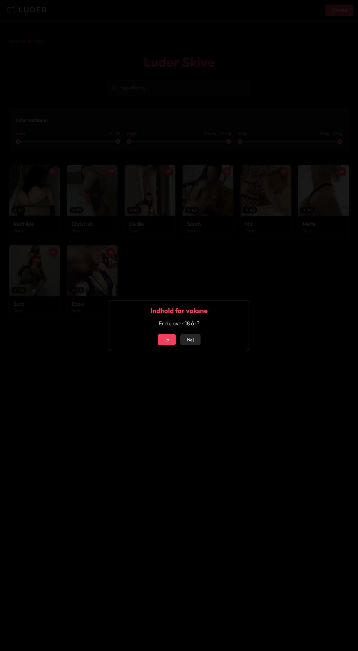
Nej (190, 339)
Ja (166, 339)
